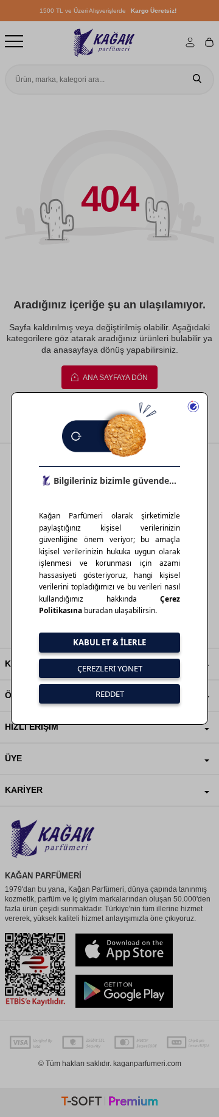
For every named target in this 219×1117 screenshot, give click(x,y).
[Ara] (197, 79)
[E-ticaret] (109, 1102)
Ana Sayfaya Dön (115, 377)
